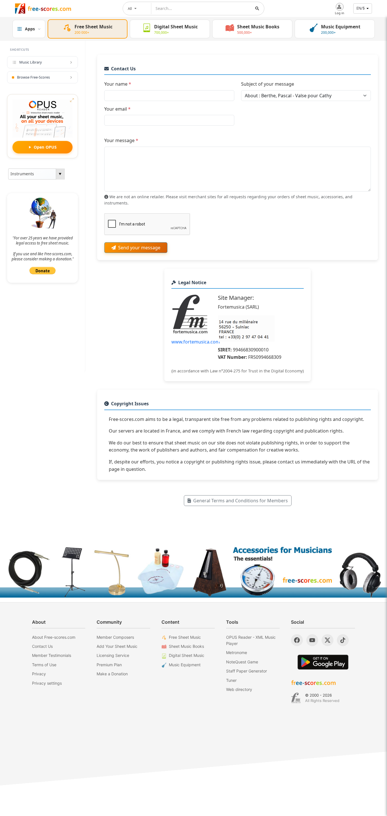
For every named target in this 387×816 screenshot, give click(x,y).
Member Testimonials (51, 655)
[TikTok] (343, 640)
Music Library (30, 62)
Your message (121, 140)
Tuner (231, 680)
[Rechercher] (257, 8)
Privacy (39, 673)
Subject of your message (267, 84)
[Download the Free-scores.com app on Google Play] (322, 662)
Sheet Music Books (186, 646)
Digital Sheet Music (186, 655)
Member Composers (115, 637)
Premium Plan (109, 664)
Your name (117, 84)
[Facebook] (297, 640)
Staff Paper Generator (246, 671)
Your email (117, 109)
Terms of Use (44, 664)
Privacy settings (47, 683)
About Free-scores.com (53, 637)
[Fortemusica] (296, 698)
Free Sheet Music (185, 637)
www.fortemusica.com (195, 342)
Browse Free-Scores (33, 77)
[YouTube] (312, 640)
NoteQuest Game (242, 661)
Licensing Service (113, 655)
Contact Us (42, 646)
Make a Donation (112, 673)
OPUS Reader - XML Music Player (251, 640)
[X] (327, 640)
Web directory (239, 689)
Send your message (139, 247)
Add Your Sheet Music (117, 646)
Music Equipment (185, 664)
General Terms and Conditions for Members (240, 500)
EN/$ (360, 8)
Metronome (236, 652)
